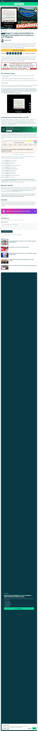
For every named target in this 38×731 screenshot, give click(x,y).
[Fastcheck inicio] (19, 4)
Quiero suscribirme (18, 608)
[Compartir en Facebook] (7, 53)
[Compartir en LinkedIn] (13, 53)
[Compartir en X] (10, 53)
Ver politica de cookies (5, 728)
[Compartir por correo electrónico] (18, 53)
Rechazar (29, 728)
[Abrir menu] (2, 4)
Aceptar (34, 728)
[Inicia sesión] (36, 4)
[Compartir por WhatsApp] (15, 53)
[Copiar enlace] (21, 53)
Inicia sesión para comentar (7, 231)
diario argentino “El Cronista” (26, 122)
